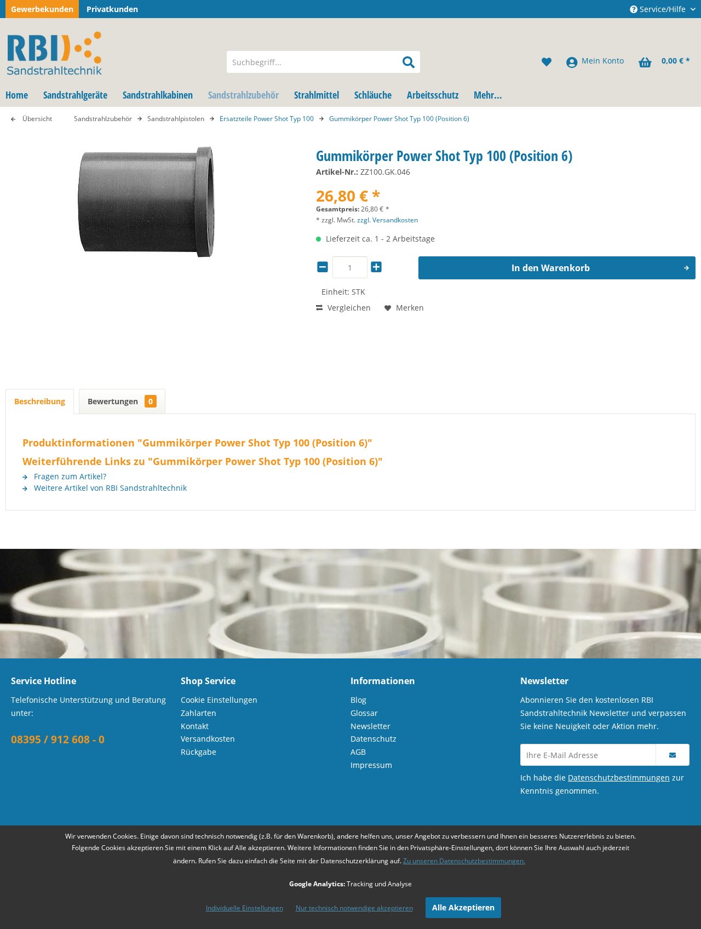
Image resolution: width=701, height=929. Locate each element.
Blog (358, 700)
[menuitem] (323, 62)
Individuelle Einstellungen (244, 908)
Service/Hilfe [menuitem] (662, 9)
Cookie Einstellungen (219, 700)
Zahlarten (198, 713)
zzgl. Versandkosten (387, 220)
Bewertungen (120, 401)
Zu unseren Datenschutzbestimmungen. (464, 860)
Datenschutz (373, 738)
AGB (358, 752)
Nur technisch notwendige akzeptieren (354, 908)
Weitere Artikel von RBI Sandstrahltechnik (109, 488)
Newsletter (370, 726)
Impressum (371, 765)
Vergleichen (348, 307)
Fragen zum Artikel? (69, 476)
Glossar (364, 713)
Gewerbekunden (42, 9)
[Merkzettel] (546, 62)
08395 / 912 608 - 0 (58, 739)
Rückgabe (198, 752)
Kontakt (195, 726)
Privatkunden (112, 9)
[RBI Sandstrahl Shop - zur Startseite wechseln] (108, 51)
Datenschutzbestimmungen (619, 777)
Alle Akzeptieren (463, 907)
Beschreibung (39, 401)
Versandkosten (208, 738)
